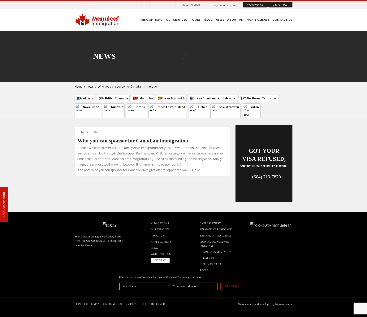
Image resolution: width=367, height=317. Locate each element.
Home (79, 86)
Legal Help (208, 258)
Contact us (282, 19)
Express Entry (210, 223)
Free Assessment (4, 204)
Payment (160, 260)
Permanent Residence (216, 229)
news (90, 86)
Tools (195, 19)
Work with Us (255, 4)
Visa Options (151, 19)
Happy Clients (258, 19)
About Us (235, 19)
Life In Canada (210, 264)
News (220, 19)
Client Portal (280, 4)
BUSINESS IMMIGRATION (215, 252)
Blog (208, 19)
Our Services (176, 19)
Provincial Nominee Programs (214, 243)
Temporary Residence (215, 235)
